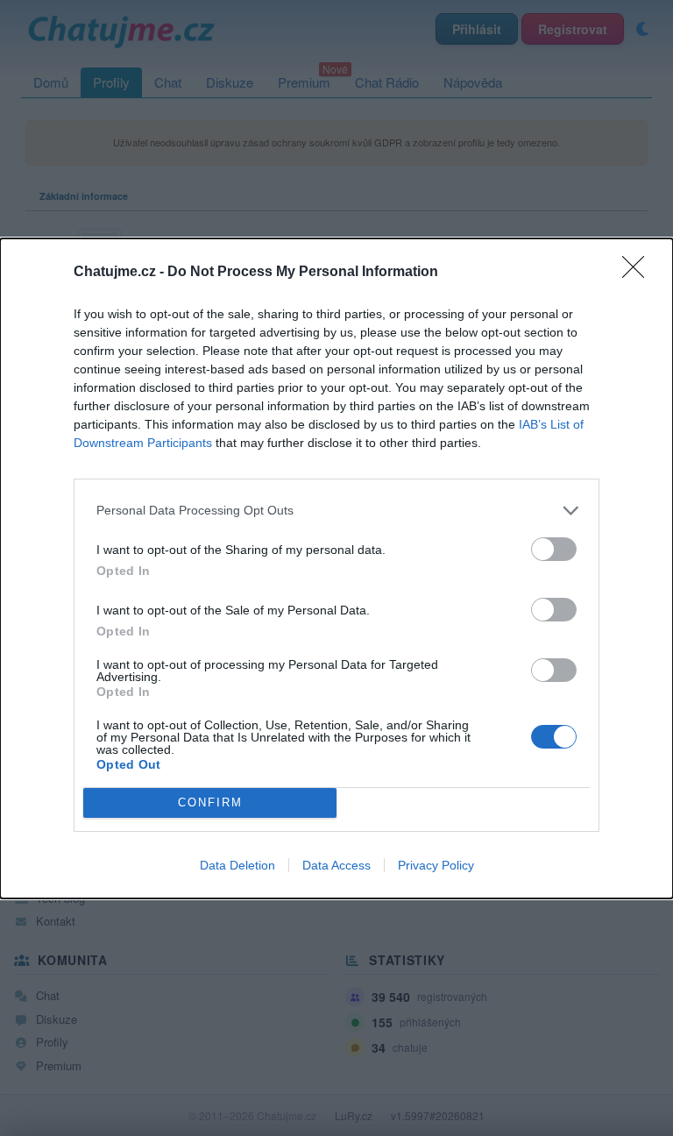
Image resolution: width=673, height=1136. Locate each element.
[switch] (554, 549)
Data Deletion (237, 865)
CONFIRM (210, 802)
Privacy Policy (436, 865)
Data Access (336, 865)
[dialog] (336, 568)
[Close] (638, 272)
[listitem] (336, 510)
